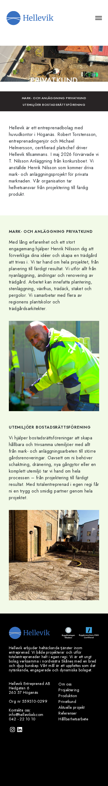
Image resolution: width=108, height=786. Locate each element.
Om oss (64, 684)
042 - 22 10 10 (22, 719)
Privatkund (67, 701)
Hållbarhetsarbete (73, 719)
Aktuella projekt (71, 707)
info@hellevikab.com (26, 714)
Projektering (68, 690)
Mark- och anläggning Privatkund (54, 98)
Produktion (67, 696)
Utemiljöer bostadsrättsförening (54, 104)
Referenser (67, 713)
